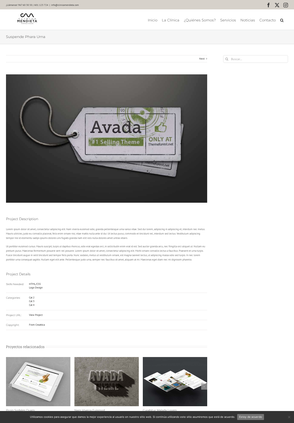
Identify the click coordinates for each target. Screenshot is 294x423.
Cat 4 (31, 305)
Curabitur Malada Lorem (149, 410)
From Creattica (37, 324)
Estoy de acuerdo (250, 416)
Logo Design (36, 287)
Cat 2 (31, 297)
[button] (282, 20)
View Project (36, 315)
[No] (289, 417)
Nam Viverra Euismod (79, 410)
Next (202, 58)
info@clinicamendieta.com (65, 4)
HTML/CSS (35, 284)
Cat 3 (31, 301)
